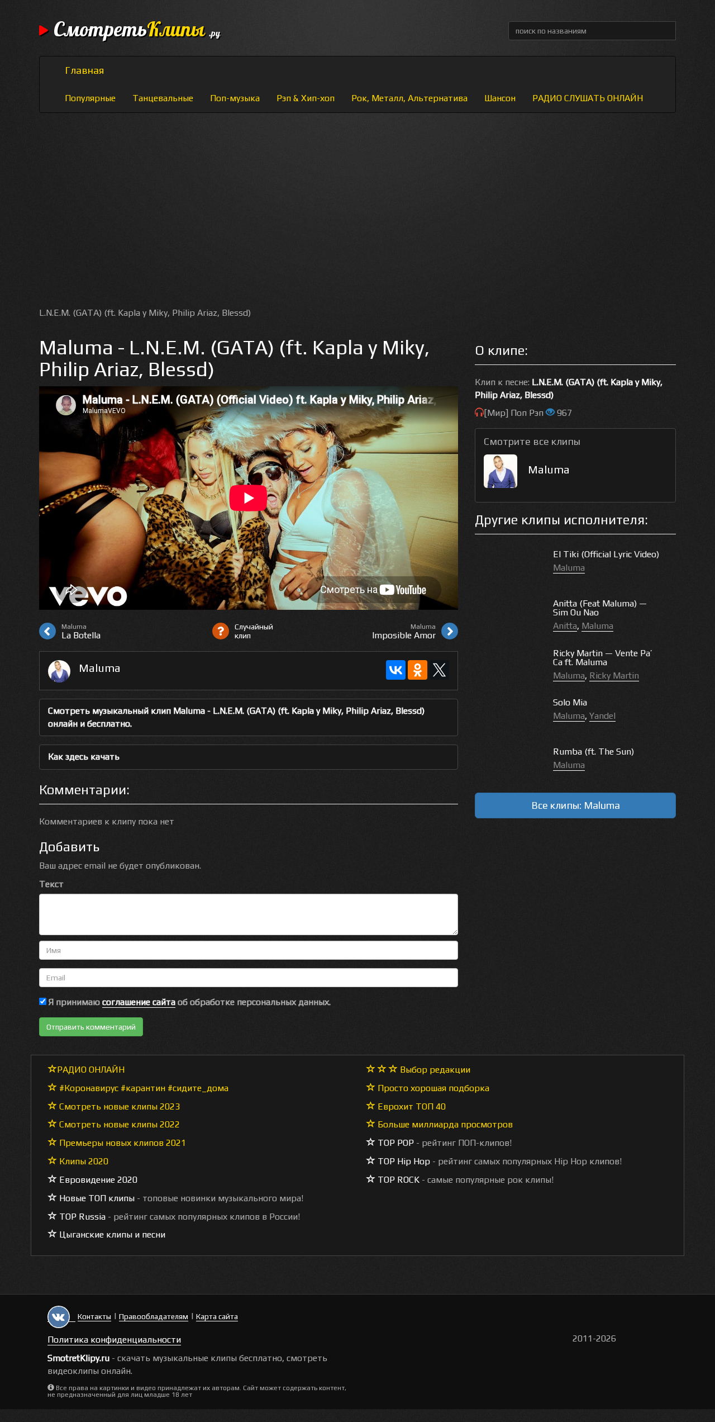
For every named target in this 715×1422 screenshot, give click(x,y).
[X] (439, 670)
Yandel (602, 715)
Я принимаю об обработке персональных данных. (188, 1002)
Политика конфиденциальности (114, 1339)
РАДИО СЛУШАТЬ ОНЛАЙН (587, 98)
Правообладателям (153, 1316)
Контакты (94, 1316)
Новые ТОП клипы (96, 1198)
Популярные (90, 98)
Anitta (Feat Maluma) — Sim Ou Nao (600, 608)
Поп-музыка (235, 98)
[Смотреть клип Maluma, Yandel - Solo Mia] (514, 714)
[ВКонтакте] (396, 670)
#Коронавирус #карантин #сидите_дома (142, 1088)
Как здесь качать (84, 756)
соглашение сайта (138, 1002)
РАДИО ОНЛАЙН (91, 1069)
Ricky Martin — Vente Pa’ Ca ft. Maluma (602, 657)
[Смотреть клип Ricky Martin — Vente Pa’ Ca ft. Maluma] (514, 664)
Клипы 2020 (82, 1161)
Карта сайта (217, 1316)
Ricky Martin (614, 675)
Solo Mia (570, 702)
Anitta (565, 625)
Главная (84, 70)
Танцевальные (162, 98)
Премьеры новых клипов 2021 (121, 1142)
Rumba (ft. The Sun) (593, 751)
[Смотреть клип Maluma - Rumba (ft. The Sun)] (514, 763)
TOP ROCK (397, 1179)
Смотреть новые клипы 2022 (118, 1124)
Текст (51, 884)
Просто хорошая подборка (432, 1088)
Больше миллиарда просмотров (444, 1124)
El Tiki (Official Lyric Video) (606, 554)
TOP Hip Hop (402, 1161)
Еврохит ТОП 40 (410, 1106)
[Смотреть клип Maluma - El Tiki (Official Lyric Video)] (514, 566)
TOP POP (394, 1142)
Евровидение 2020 (97, 1179)
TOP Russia (81, 1216)
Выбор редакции (434, 1069)
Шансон (500, 98)
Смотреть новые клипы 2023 (118, 1106)
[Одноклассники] (417, 670)
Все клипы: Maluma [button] (575, 805)
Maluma (100, 667)
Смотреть (137, 31)
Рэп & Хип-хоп (306, 98)
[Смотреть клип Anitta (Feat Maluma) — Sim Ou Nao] (514, 615)
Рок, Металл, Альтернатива (409, 98)
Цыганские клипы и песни (111, 1234)
